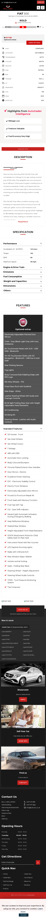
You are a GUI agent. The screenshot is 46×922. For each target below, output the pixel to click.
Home (5, 874)
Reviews (27, 885)
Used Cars (27, 874)
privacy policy (30, 895)
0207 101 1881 (30, 802)
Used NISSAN (27, 647)
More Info (23, 741)
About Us (27, 881)
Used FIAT (26, 635)
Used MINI (26, 643)
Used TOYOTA (7, 655)
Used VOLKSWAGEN (9, 659)
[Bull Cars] (8, 7)
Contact (23, 782)
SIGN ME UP (23, 609)
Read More (23, 222)
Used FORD (6, 639)
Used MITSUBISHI (8, 647)
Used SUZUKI (27, 651)
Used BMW (5, 635)
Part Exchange (8, 881)
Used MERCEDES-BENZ (10, 643)
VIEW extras (34, 43)
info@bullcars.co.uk (9, 2)
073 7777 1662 (31, 805)
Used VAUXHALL (28, 655)
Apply (23, 699)
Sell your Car (7, 885)
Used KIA (26, 639)
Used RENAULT (7, 651)
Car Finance (28, 877)
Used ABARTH (6, 631)
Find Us (5, 888)
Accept (24, 915)
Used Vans (6, 877)
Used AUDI (26, 631)
